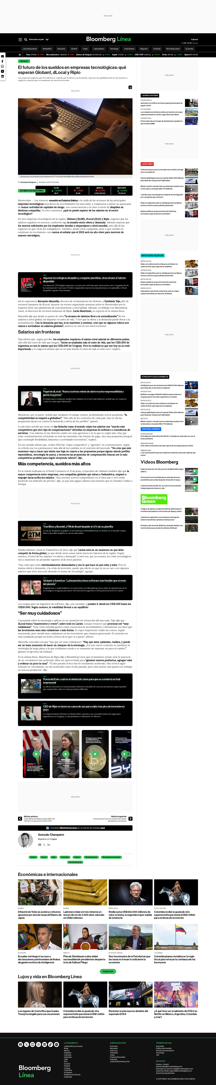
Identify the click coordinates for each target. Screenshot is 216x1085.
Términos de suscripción (165, 1051)
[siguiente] (130, 819)
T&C (157, 1055)
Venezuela (68, 1057)
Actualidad (114, 1053)
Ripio (54, 857)
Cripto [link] (85, 49)
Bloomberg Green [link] (173, 49)
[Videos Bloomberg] (169, 462)
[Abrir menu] (20, 39)
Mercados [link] (61, 49)
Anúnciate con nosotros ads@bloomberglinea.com (174, 1069)
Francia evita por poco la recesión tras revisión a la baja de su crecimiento (109, 820)
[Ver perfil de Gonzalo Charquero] (28, 840)
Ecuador (67, 1064)
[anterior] (20, 819)
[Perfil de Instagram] (38, 1044)
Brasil (66, 1048)
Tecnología (160, 1053)
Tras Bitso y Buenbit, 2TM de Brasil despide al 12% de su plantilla (78, 526)
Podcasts (113, 1059)
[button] (130, 87)
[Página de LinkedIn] (44, 1044)
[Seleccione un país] (47, 39)
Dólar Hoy (114, 1051)
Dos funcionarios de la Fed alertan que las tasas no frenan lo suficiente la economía (129, 959)
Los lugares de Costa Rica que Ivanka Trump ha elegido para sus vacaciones (39, 1013)
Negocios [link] (144, 49)
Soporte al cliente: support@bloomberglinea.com (174, 1071)
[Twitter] (44, 844)
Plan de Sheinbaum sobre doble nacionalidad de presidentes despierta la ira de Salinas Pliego (84, 959)
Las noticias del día (75, 862)
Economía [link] (189, 49)
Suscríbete (160, 1046)
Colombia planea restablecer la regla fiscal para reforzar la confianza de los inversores (175, 959)
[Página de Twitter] (26, 1044)
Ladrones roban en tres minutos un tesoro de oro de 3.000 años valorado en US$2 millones (83, 914)
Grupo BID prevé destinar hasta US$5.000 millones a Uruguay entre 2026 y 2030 (39, 820)
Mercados (114, 1048)
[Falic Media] (183, 43)
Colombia (67, 1055)
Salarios (77, 857)
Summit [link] (74, 49)
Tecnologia (65, 857)
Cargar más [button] (108, 971)
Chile (66, 1059)
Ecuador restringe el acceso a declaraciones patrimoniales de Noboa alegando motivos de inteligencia (39, 959)
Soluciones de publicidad (165, 1073)
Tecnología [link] (114, 49)
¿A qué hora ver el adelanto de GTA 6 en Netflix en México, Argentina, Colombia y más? (175, 1014)
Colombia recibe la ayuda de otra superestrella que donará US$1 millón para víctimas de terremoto (174, 914)
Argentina (67, 1053)
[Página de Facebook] (20, 1044)
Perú (65, 1061)
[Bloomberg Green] (169, 499)
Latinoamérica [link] (99, 49)
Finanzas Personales (117, 1057)
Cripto (112, 1055)
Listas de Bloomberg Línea (120, 1061)
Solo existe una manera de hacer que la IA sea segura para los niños (167, 446)
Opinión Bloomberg (151, 429)
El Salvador (68, 1072)
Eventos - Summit (162, 1064)
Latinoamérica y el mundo (73, 1046)
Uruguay (24, 61)
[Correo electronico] (40, 844)
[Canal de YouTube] (32, 1044)
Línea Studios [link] (129, 49)
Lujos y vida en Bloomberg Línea (50, 976)
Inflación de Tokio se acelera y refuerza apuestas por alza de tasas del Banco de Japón (40, 914)
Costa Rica (68, 1070)
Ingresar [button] (194, 39)
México (67, 1051)
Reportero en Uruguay (47, 839)
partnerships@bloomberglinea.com (169, 1066)
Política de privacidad (164, 1048)
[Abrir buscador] (26, 39)
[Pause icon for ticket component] (19, 54)
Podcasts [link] (157, 49)
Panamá (67, 1066)
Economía (114, 1046)
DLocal (44, 857)
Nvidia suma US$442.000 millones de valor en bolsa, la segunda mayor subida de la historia (130, 914)
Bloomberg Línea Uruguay (111, 857)
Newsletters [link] (47, 49)
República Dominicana (72, 1075)
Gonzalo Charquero (28, 182)
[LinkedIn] (48, 844)
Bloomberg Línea (91, 857)
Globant (33, 857)
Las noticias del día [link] (30, 49)
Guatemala (68, 1077)
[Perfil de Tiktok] (50, 1044)
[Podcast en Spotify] (56, 1044)
